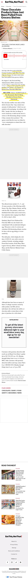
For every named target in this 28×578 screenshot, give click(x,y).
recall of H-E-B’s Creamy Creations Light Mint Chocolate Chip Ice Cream (13, 73)
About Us (14, 541)
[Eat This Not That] (14, 319)
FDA (3, 299)
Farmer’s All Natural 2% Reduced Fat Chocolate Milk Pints (12, 88)
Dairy (14, 390)
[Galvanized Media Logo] (14, 569)
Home (2, 6)
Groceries (8, 6)
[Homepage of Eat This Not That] (13, 536)
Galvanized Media (13, 571)
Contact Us (14, 554)
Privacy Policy (14, 544)
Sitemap (14, 547)
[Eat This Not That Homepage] (14, 2)
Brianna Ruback (7, 48)
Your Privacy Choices (15, 577)
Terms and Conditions (14, 551)
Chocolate (6, 390)
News (19, 393)
